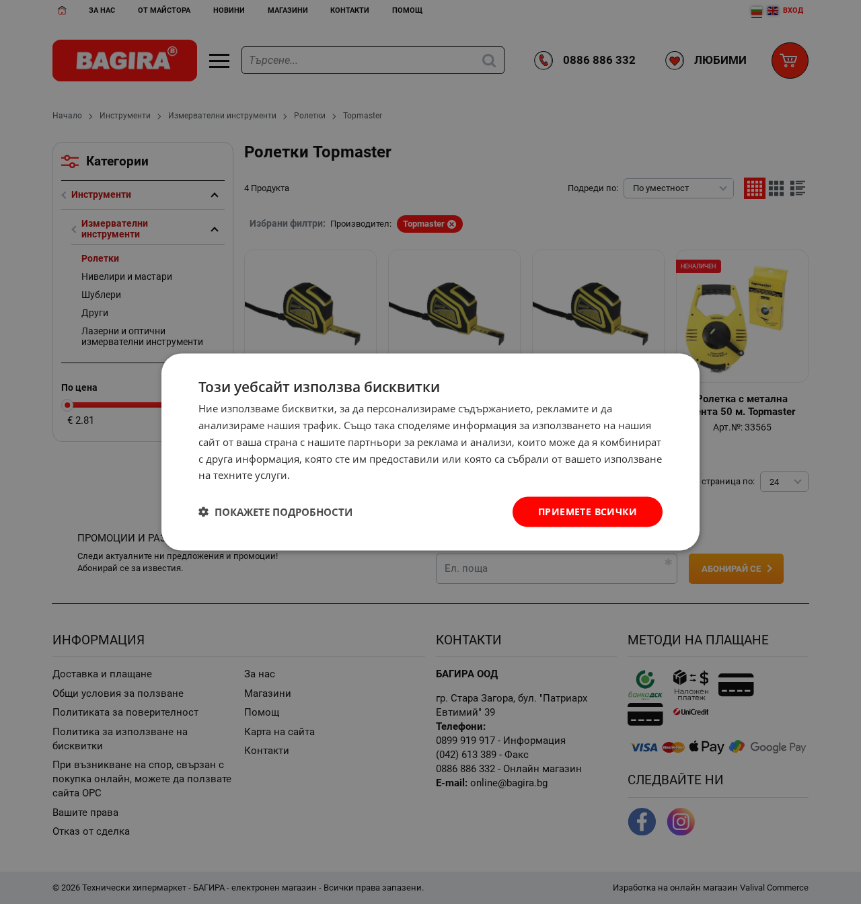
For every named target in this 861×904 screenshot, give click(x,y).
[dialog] (430, 452)
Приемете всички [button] (587, 511)
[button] (275, 511)
